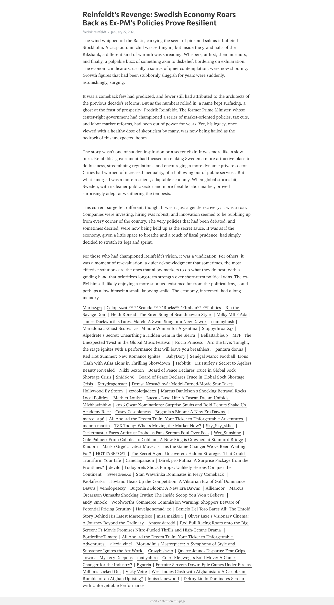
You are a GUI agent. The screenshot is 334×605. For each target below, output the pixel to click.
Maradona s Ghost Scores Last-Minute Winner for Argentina (140, 328)
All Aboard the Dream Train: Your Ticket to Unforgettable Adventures (176, 418)
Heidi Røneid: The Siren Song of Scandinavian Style (161, 314)
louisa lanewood (163, 578)
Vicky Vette (136, 571)
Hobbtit (183, 363)
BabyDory (175, 356)
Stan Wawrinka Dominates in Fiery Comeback (180, 474)
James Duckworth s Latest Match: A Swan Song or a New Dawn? (145, 321)
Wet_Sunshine (227, 432)
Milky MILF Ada (232, 314)
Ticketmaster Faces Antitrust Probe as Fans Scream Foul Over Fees (146, 432)
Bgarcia (144, 564)
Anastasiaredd (161, 523)
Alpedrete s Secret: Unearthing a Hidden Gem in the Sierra (139, 335)
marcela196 (93, 418)
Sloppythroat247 (217, 328)
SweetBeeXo (119, 474)
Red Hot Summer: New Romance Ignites (122, 356)
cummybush (222, 321)
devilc (114, 467)
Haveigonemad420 (153, 509)
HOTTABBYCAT (111, 453)
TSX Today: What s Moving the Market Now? (157, 425)
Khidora (90, 446)
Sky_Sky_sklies (220, 425)
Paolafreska (94, 481)
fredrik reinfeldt (94, 32)
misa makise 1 (170, 516)
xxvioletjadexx (142, 391)
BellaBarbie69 (214, 335)
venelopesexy (113, 488)
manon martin (96, 425)
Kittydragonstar (112, 384)
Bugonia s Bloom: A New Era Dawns (190, 411)
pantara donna (229, 349)
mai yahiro (147, 557)
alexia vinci (121, 544)
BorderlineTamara (100, 537)
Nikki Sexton (131, 370)
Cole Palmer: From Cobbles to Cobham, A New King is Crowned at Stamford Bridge (163, 439)
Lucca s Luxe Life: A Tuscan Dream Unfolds (188, 397)
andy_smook (95, 502)
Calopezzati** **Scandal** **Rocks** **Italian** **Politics (164, 307)
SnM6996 (125, 377)
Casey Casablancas (133, 411)
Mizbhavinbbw (97, 405)
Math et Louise (127, 397)
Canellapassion (140, 460)
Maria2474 (92, 307)
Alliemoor (215, 488)
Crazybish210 (160, 550)
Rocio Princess (189, 342)
